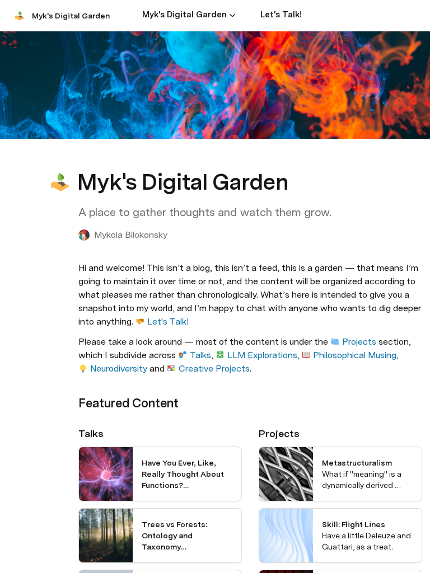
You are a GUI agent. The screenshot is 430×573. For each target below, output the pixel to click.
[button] (232, 15)
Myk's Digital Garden (71, 15)
